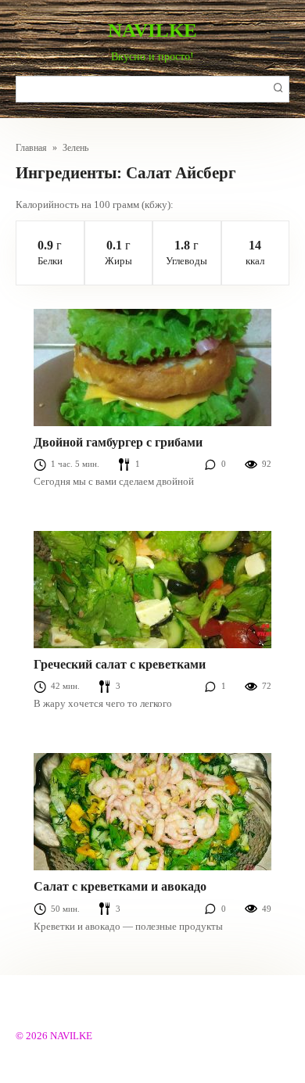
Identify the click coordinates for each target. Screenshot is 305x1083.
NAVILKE (152, 30)
